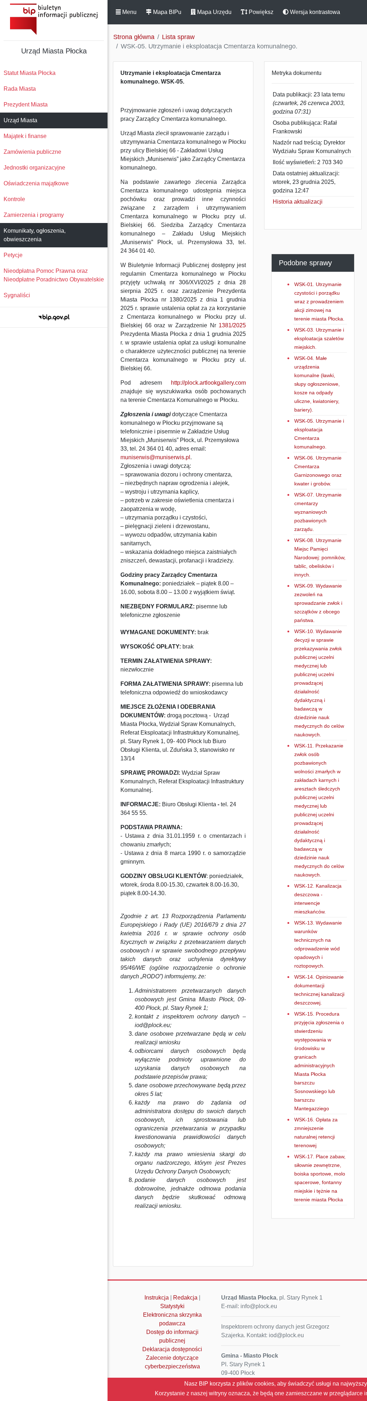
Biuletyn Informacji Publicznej (53, 19)
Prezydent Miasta (26, 104)
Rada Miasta (20, 89)
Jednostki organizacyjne (34, 168)
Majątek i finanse (25, 136)
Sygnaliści (17, 295)
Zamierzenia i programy (34, 215)
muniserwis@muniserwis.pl (155, 457)
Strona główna (133, 37)
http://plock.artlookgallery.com (208, 383)
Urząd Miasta (20, 120)
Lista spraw (178, 37)
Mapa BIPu (166, 12)
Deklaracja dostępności (172, 1349)
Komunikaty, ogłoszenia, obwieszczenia (35, 235)
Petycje (13, 255)
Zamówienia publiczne (32, 152)
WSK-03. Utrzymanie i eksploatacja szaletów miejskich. (319, 338)
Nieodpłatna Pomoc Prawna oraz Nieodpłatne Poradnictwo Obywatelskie (54, 275)
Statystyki (172, 1306)
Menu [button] (129, 12)
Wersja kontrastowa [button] (314, 12)
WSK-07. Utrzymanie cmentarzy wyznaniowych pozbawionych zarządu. (318, 512)
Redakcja (185, 1298)
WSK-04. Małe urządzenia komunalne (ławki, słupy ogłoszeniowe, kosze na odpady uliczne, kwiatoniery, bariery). (317, 384)
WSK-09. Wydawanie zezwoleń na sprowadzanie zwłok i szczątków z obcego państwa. (318, 603)
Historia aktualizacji (298, 202)
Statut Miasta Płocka (30, 73)
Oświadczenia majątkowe (36, 183)
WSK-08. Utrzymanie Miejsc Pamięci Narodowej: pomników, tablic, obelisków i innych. (319, 557)
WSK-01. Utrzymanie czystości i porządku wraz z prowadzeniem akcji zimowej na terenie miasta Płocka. (319, 301)
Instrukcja (156, 1298)
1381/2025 (232, 325)
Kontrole (14, 199)
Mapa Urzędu (214, 12)
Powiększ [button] (260, 12)
